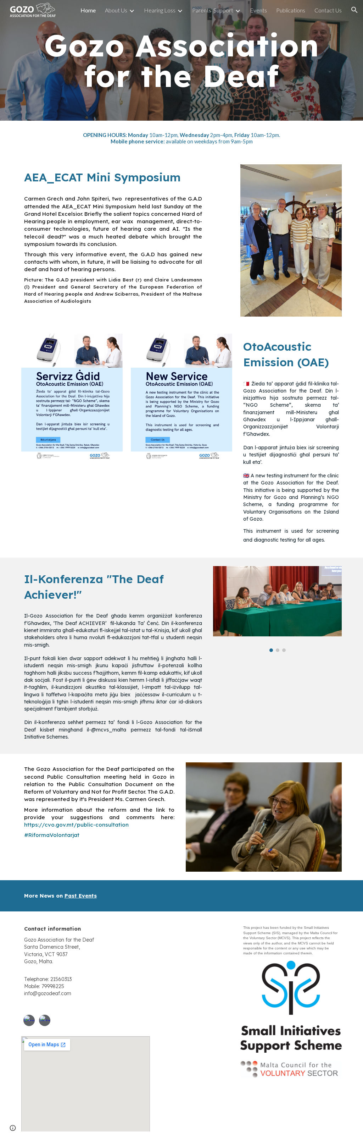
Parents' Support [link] (212, 10)
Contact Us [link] (328, 10)
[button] (354, 9)
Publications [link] (290, 10)
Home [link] (88, 10)
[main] (181, 60)
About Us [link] (116, 10)
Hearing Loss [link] (159, 10)
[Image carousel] (277, 609)
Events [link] (258, 10)
